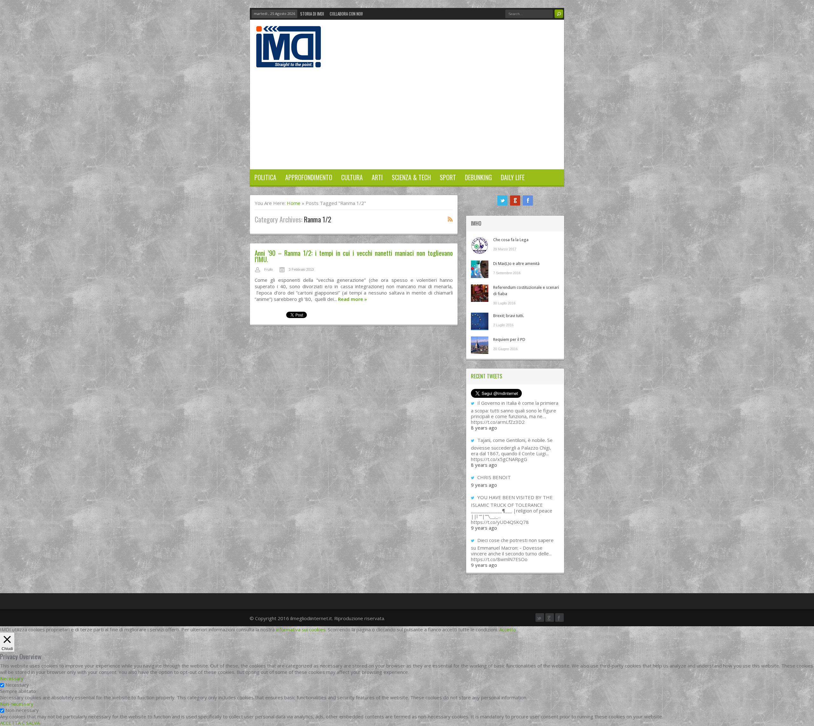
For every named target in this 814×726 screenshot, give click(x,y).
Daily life (513, 177)
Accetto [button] (507, 629)
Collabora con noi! (346, 13)
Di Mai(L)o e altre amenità (516, 263)
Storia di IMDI (312, 13)
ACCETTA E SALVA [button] (20, 723)
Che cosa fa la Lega (510, 239)
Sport (448, 177)
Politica (265, 177)
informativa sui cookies (301, 629)
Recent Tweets (486, 376)
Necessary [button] (12, 678)
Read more (352, 299)
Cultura (352, 177)
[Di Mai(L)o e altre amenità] (479, 269)
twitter (502, 200)
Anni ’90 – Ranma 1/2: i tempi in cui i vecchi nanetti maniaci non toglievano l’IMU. (354, 256)
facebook (528, 200)
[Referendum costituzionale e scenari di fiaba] (479, 293)
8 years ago (484, 427)
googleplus (515, 200)
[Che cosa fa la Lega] (479, 245)
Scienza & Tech (411, 177)
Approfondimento (308, 177)
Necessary (17, 685)
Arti (377, 177)
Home (293, 203)
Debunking (478, 177)
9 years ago (484, 485)
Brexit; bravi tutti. (508, 315)
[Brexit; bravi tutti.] (479, 321)
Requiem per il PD (509, 339)
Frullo (268, 269)
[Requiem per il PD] (479, 345)
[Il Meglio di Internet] (288, 60)
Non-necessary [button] (16, 704)
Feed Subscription (450, 218)
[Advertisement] (407, 115)
